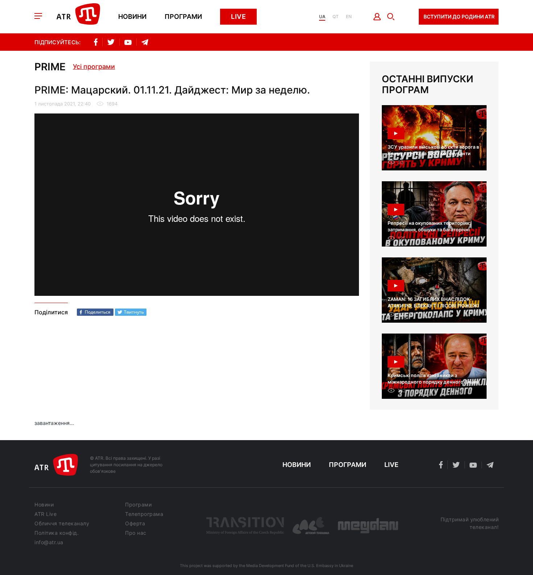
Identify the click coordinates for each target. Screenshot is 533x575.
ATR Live (45, 514)
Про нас (135, 532)
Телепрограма (144, 514)
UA (322, 17)
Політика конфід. (56, 532)
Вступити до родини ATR (459, 16)
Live (238, 16)
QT (335, 17)
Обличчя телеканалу (61, 523)
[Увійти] (377, 16)
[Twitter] (130, 312)
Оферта (135, 523)
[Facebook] (95, 312)
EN (349, 17)
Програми (183, 16)
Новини (132, 16)
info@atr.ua (48, 542)
